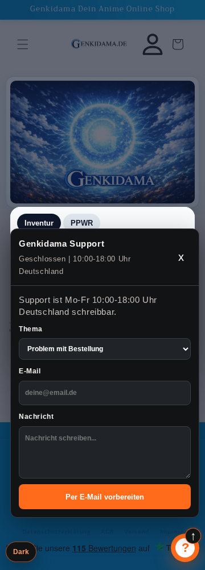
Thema (31, 329)
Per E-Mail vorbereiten (104, 497)
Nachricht (36, 417)
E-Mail (30, 371)
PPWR (82, 223)
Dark (21, 552)
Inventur (39, 223)
